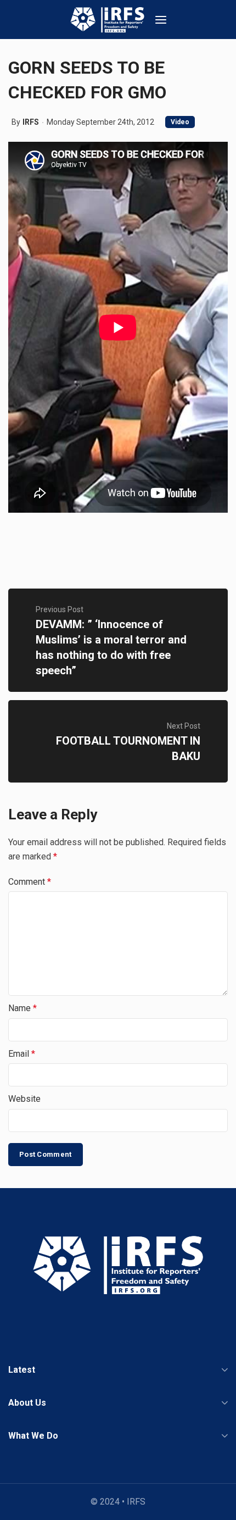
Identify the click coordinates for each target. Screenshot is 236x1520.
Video (180, 122)
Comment (29, 882)
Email (21, 1054)
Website (24, 1099)
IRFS (31, 122)
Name (22, 1008)
